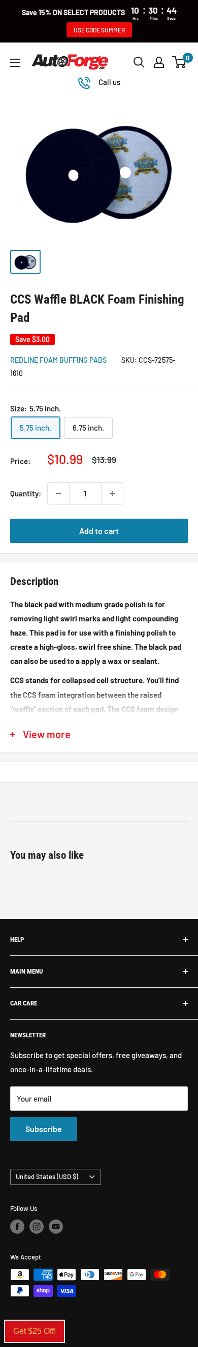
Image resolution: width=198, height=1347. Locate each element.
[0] (179, 62)
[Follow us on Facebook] (17, 1226)
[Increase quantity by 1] (112, 493)
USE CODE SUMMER (99, 29)
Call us (109, 82)
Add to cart (99, 530)
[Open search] (139, 62)
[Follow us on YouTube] (56, 1226)
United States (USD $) (47, 1176)
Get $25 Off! (34, 1331)
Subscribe (43, 1128)
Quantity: (25, 493)
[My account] (159, 62)
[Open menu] (15, 63)
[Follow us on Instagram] (36, 1226)
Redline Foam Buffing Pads (58, 360)
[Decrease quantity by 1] (58, 493)
